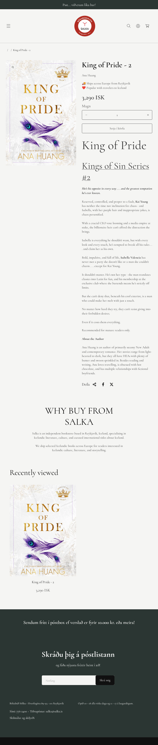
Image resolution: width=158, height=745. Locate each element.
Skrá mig (105, 680)
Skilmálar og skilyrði (22, 718)
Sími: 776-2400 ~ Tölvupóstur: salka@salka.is (36, 711)
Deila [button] (86, 384)
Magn (86, 106)
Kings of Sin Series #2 (115, 171)
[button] (8, 26)
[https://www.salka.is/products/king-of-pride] (103, 384)
